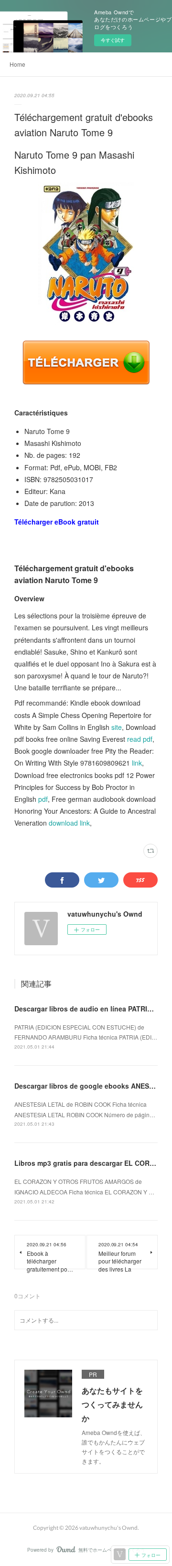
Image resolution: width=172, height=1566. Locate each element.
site (116, 727)
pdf (43, 799)
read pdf (139, 739)
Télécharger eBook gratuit (56, 521)
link (137, 763)
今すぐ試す (113, 40)
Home (17, 64)
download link (69, 823)
